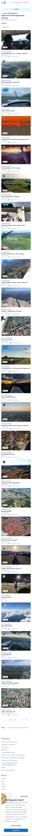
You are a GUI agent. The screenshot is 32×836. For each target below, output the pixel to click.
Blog (2, 781)
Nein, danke (24, 796)
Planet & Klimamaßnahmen (9, 742)
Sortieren (4, 23)
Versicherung (5, 747)
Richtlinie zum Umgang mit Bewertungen (13, 755)
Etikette (3, 767)
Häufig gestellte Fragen (8, 752)
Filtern (17, 9)
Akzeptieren (16, 830)
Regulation (4, 750)
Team (3, 784)
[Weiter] (26, 720)
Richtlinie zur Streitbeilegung (9, 760)
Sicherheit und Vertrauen (8, 744)
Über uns (3, 779)
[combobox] (20, 2)
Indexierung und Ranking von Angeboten (13, 758)
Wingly (3, 727)
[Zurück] (5, 720)
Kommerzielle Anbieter (7, 770)
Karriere (3, 786)
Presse (3, 789)
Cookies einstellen (16, 825)
